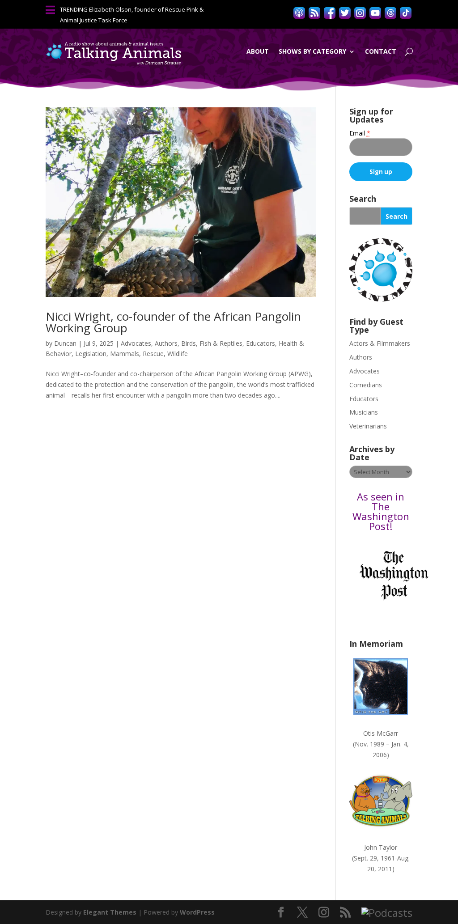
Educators (260, 343)
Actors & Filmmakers (379, 343)
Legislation (90, 353)
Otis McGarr (380, 733)
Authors (166, 343)
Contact (380, 51)
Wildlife (177, 353)
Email (359, 133)
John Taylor (380, 847)
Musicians (363, 412)
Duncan (65, 343)
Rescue (153, 353)
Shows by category (312, 51)
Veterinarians (368, 426)
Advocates (136, 343)
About (257, 51)
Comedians (365, 385)
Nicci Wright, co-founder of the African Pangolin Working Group (173, 322)
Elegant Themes (109, 912)
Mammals (124, 353)
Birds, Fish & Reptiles (211, 343)
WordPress (197, 912)
